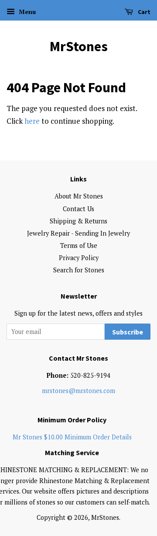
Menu (26, 11)
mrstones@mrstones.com (78, 390)
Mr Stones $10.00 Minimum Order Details (72, 437)
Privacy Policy (79, 258)
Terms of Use (78, 245)
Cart (143, 12)
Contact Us (78, 209)
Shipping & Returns (78, 221)
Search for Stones (78, 270)
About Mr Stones (79, 196)
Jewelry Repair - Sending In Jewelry (78, 233)
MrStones (79, 46)
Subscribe (127, 331)
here (32, 121)
